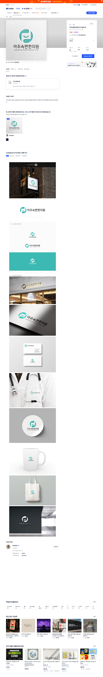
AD (101, 0)
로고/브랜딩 (15, 548)
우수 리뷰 (8, 669)
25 (15, 69)
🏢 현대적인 (18, 155)
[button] (81, 40)
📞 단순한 (12, 155)
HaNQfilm (16, 62)
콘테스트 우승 (46, 670)
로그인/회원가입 (93, 4)
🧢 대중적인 (24, 155)
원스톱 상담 (55, 13)
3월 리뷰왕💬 (57, 670)
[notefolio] (13, 4)
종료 (7, 16)
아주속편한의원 (16, 81)
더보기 (94, 601)
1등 (8, 119)
